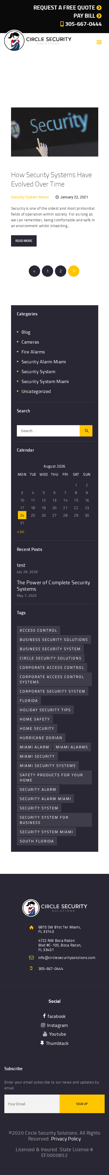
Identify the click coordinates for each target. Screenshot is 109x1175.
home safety (35, 719)
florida (29, 700)
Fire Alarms (33, 351)
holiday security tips (45, 709)
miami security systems (48, 765)
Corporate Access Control (52, 667)
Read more (23, 240)
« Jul (20, 531)
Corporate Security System (52, 691)
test (21, 565)
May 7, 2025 (27, 595)
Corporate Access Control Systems (52, 679)
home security (37, 728)
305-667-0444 (50, 968)
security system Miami (46, 831)
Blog (26, 332)
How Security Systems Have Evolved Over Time (51, 179)
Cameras (30, 342)
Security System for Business (44, 820)
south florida (37, 841)
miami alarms (72, 747)
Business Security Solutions (54, 639)
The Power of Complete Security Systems (53, 585)
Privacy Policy (66, 1138)
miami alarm (34, 747)
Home (24, 86)
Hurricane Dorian (41, 737)
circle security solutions (51, 658)
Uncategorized (36, 391)
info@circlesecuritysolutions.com (67, 957)
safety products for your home (51, 777)
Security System (39, 371)
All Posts (41, 86)
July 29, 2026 (27, 571)
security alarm (38, 789)
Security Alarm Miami (44, 361)
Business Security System (50, 648)
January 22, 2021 (74, 197)
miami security (37, 756)
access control (38, 630)
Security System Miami (30, 197)
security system (39, 808)
